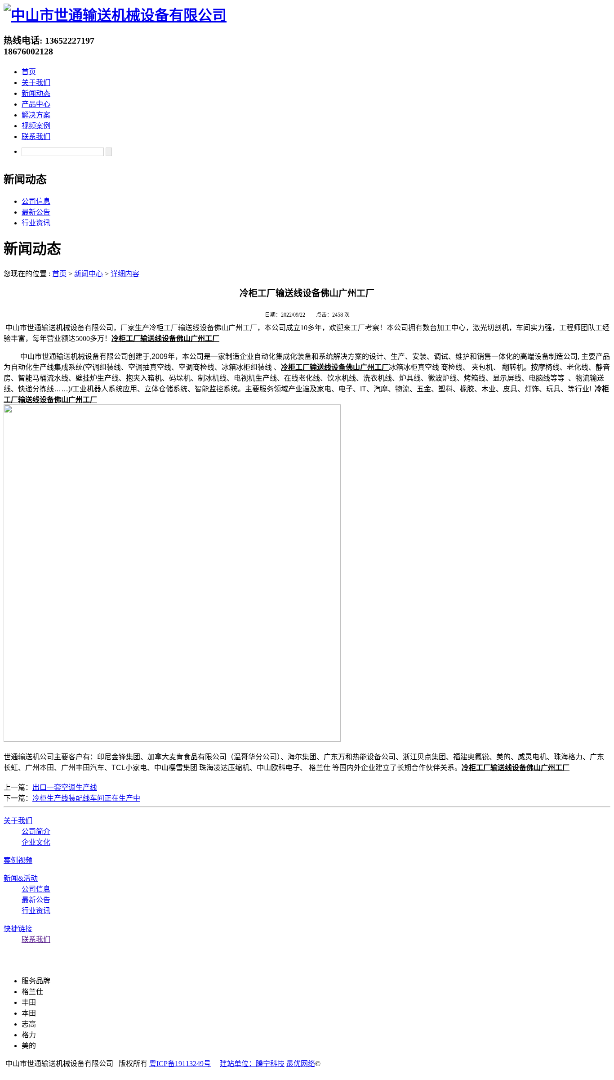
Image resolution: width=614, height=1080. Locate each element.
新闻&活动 (21, 878)
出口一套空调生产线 (64, 787)
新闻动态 (36, 93)
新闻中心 (88, 274)
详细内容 (125, 274)
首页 (29, 72)
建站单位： (238, 1063)
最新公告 (36, 212)
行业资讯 (36, 223)
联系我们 (36, 136)
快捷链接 (18, 928)
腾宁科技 (270, 1063)
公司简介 (36, 831)
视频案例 (36, 126)
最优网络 (300, 1063)
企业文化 (36, 842)
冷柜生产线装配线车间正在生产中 (86, 798)
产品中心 (36, 104)
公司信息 (36, 201)
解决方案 (36, 115)
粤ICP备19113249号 (180, 1063)
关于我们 (36, 82)
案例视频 (18, 860)
